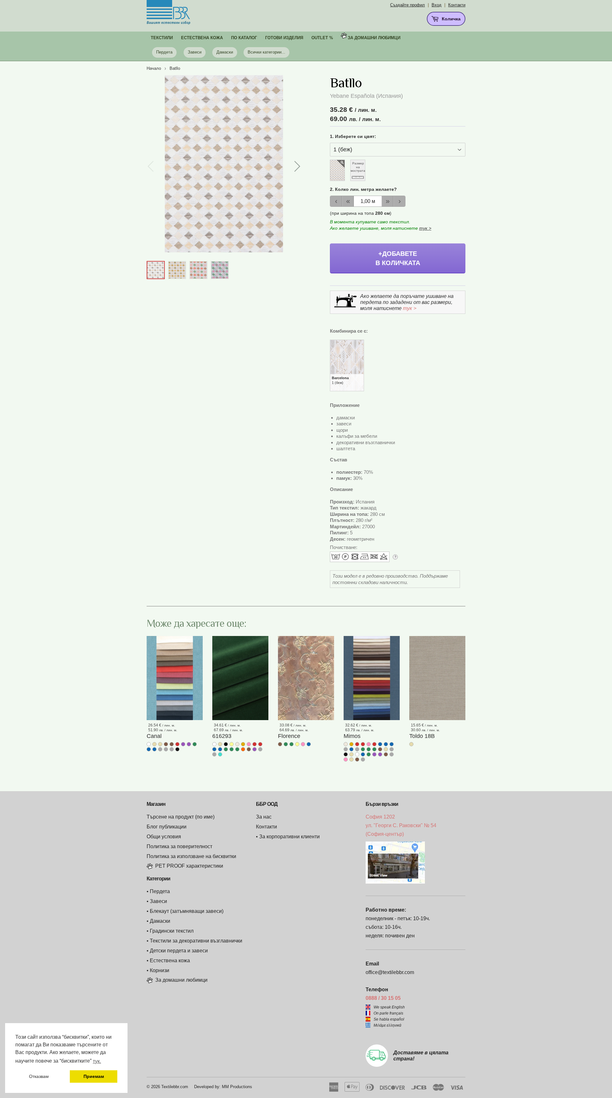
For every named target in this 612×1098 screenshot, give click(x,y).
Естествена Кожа (202, 37)
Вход (436, 5)
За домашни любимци (374, 37)
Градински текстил (171, 931)
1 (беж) (340, 380)
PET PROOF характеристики (189, 866)
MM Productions (237, 1086)
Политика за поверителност (179, 846)
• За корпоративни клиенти (288, 836)
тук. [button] (97, 1061)
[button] (297, 166)
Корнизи (159, 970)
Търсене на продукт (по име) (181, 817)
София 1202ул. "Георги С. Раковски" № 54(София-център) (401, 825)
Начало (154, 68)
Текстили (162, 37)
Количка (451, 18)
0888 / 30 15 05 (383, 998)
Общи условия (164, 836)
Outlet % (322, 37)
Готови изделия (284, 37)
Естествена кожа (170, 960)
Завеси (194, 52)
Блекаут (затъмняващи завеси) (186, 911)
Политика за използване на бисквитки (191, 856)
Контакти (456, 5)
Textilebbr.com (174, 1086)
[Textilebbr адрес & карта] (395, 882)
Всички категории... (266, 52)
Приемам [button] (94, 1076)
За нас (264, 817)
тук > (425, 228)
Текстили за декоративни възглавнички (196, 940)
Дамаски (224, 52)
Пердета (164, 52)
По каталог (244, 37)
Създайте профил (407, 5)
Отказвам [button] (39, 1076)
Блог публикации (166, 826)
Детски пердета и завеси (179, 950)
